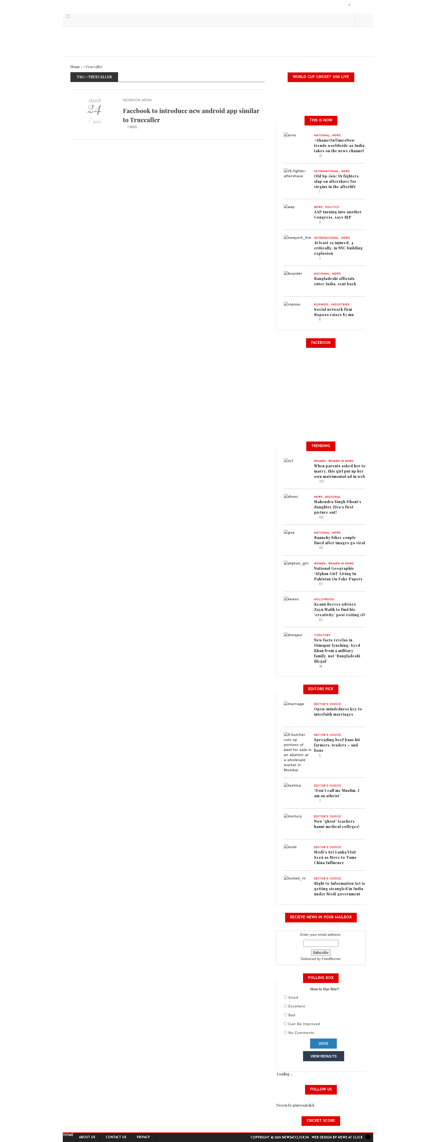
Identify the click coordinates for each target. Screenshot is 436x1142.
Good (293, 997)
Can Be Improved (304, 1024)
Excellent (296, 1006)
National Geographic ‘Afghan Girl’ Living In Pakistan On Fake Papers (338, 573)
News (336, 135)
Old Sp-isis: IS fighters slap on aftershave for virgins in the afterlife (336, 181)
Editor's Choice (327, 704)
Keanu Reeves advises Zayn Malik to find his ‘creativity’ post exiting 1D (339, 609)
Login (349, 4)
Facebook (131, 100)
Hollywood (324, 599)
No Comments (301, 1033)
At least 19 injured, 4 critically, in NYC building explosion (338, 248)
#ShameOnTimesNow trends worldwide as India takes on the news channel (339, 145)
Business (321, 304)
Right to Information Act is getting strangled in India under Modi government (339, 888)
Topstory (322, 635)
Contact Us (116, 1137)
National (322, 135)
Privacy (143, 1137)
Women (320, 461)
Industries (340, 304)
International (326, 171)
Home (75, 66)
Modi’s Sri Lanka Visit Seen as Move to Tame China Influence (335, 857)
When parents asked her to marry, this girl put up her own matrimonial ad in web (340, 471)
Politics (332, 207)
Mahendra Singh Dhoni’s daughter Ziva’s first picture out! (337, 507)
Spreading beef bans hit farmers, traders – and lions (337, 745)
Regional (333, 497)
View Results (324, 1056)
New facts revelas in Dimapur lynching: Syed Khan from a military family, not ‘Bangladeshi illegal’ (337, 651)
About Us (87, 1137)
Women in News (341, 461)
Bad (291, 1015)
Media (147, 100)
